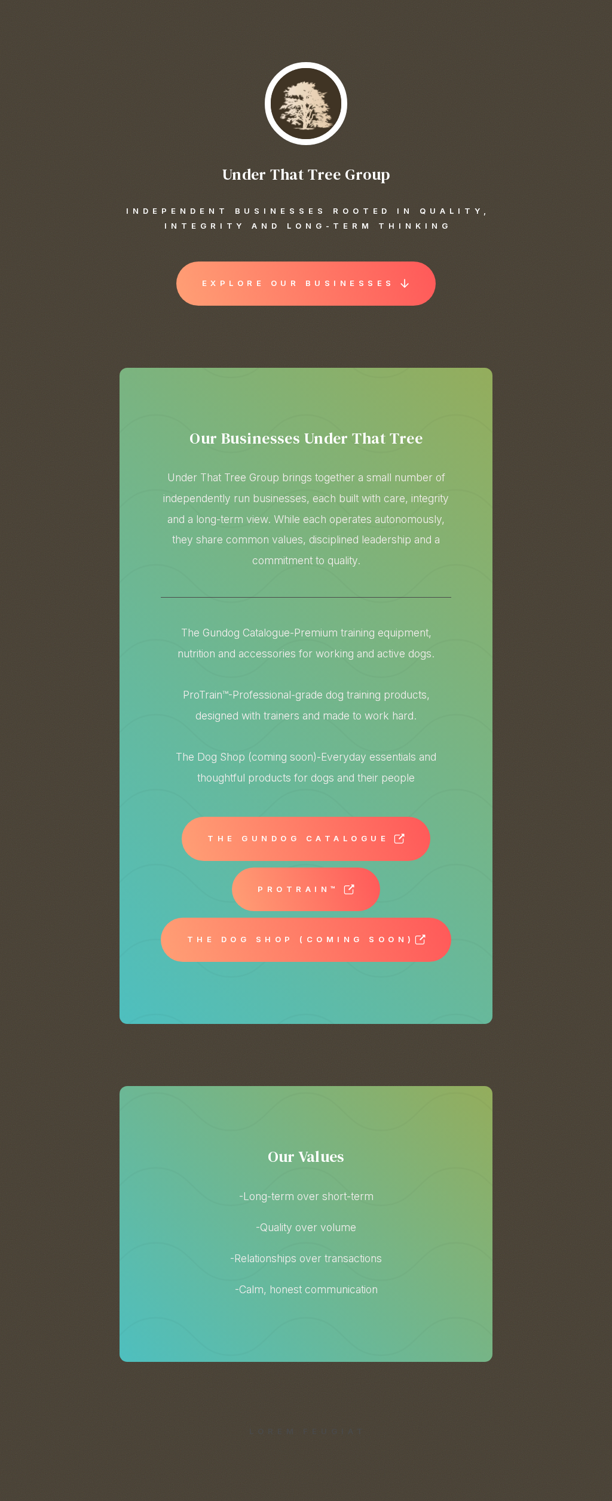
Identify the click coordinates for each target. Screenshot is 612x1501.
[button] (306, 284)
